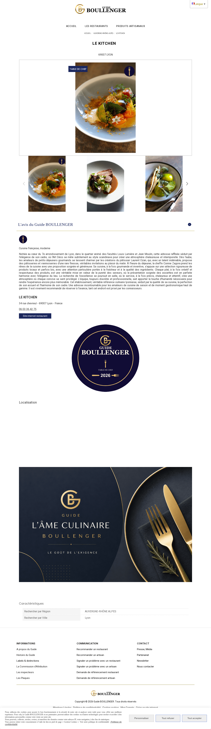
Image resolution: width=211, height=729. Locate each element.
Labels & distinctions (27, 660)
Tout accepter (194, 718)
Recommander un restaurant (92, 649)
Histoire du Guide (25, 655)
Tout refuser (168, 718)
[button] (187, 183)
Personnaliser (141, 718)
